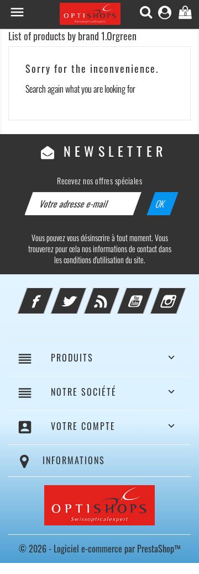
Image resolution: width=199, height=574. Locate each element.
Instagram (183, 294)
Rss (116, 294)
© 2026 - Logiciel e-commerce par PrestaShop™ (100, 548)
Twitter (83, 294)
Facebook (50, 294)
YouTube (150, 294)
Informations (74, 460)
